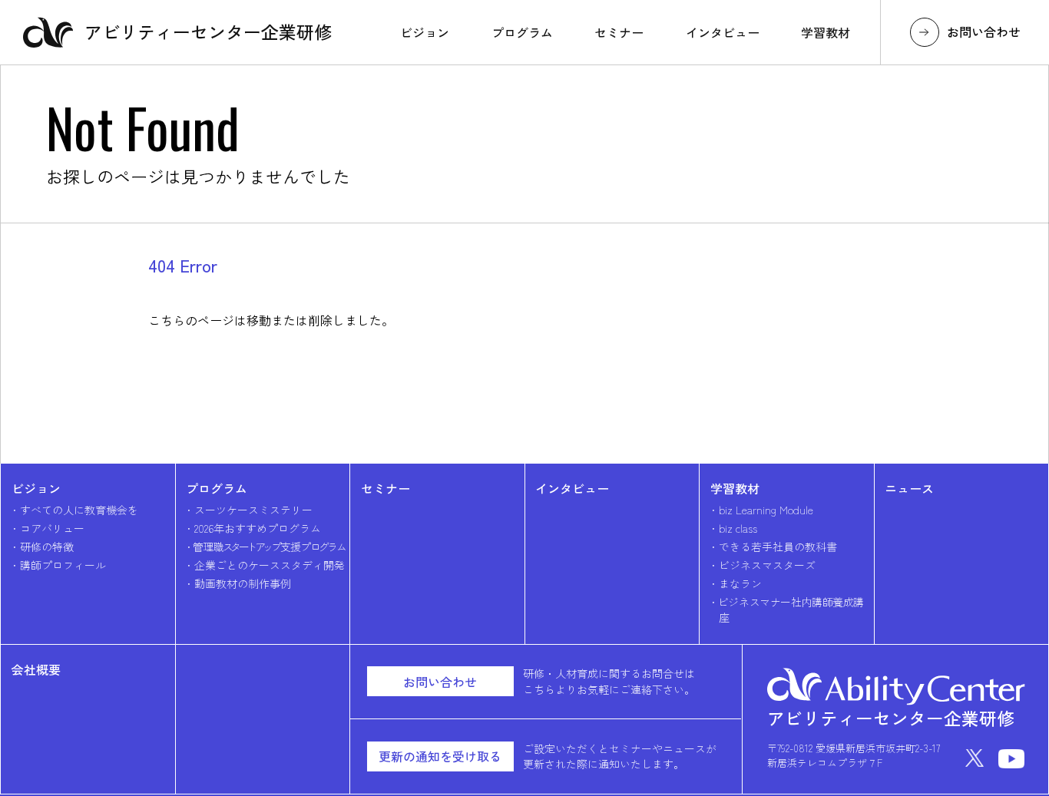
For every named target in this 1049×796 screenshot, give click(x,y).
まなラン (740, 583)
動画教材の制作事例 (242, 583)
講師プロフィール (63, 565)
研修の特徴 (47, 546)
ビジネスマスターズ (767, 565)
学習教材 (734, 488)
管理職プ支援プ (269, 546)
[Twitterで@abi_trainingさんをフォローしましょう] (974, 758)
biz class (738, 528)
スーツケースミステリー (253, 509)
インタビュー (572, 488)
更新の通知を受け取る (440, 756)
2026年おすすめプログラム (257, 528)
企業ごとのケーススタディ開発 (269, 565)
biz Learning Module (766, 509)
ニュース (909, 488)
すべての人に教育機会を (79, 509)
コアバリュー (52, 528)
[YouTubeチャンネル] (1011, 758)
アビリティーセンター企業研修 (208, 31)
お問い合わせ (984, 31)
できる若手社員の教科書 (778, 546)
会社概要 (36, 669)
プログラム (216, 488)
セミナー (385, 488)
